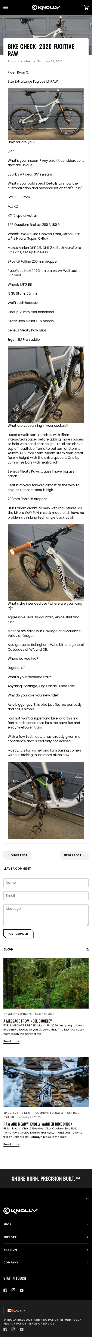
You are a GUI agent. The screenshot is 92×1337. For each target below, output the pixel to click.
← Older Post (17, 855)
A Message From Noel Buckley (27, 1021)
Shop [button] (7, 1224)
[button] (46, 1198)
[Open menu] (9, 7)
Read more (11, 1041)
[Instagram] (13, 1290)
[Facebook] (5, 1290)
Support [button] (10, 1237)
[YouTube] (22, 1290)
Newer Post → (74, 855)
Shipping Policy (46, 1320)
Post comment (18, 934)
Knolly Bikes (15, 1320)
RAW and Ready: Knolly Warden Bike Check (37, 1124)
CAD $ (17, 1310)
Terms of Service (41, 1323)
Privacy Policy (14, 1323)
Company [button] (10, 1262)
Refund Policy (71, 1320)
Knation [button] (10, 1250)
